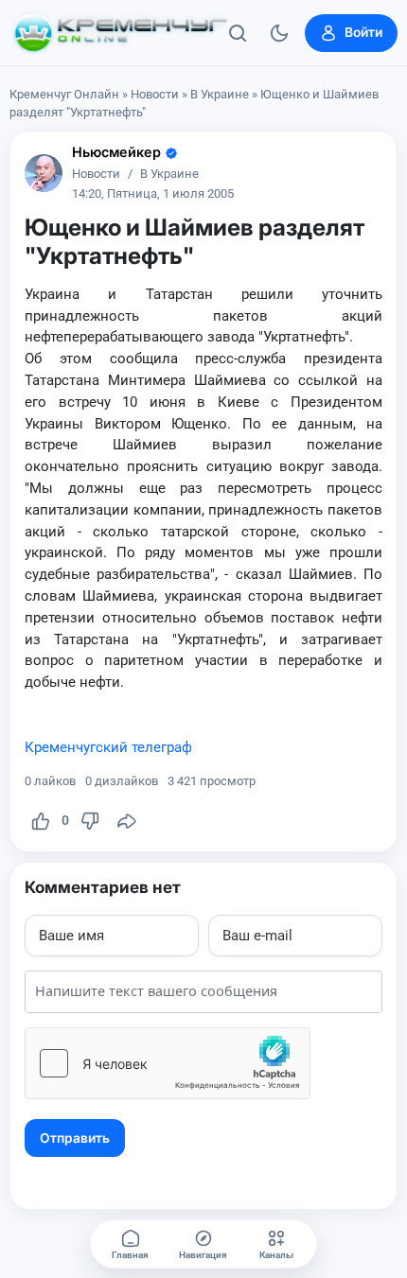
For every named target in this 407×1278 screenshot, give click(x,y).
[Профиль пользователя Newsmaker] (43, 173)
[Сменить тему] (279, 33)
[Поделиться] (127, 821)
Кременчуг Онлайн (64, 94)
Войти (363, 32)
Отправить (75, 1138)
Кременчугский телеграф (108, 747)
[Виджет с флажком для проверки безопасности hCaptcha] (167, 1063)
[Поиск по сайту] (237, 33)
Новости (155, 94)
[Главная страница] (120, 33)
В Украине (219, 94)
